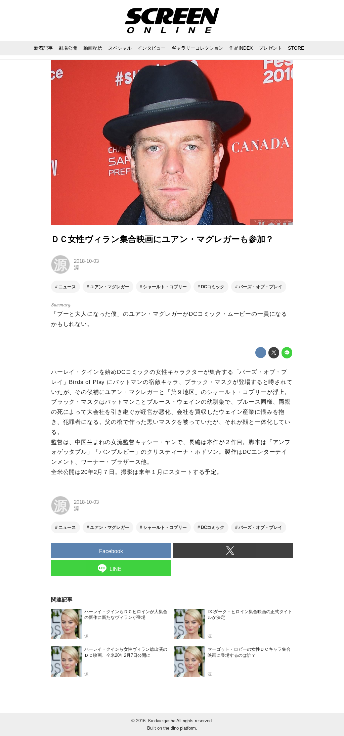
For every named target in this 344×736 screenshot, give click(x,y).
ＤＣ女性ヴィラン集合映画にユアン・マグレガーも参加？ (162, 239)
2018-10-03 (86, 261)
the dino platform (179, 728)
